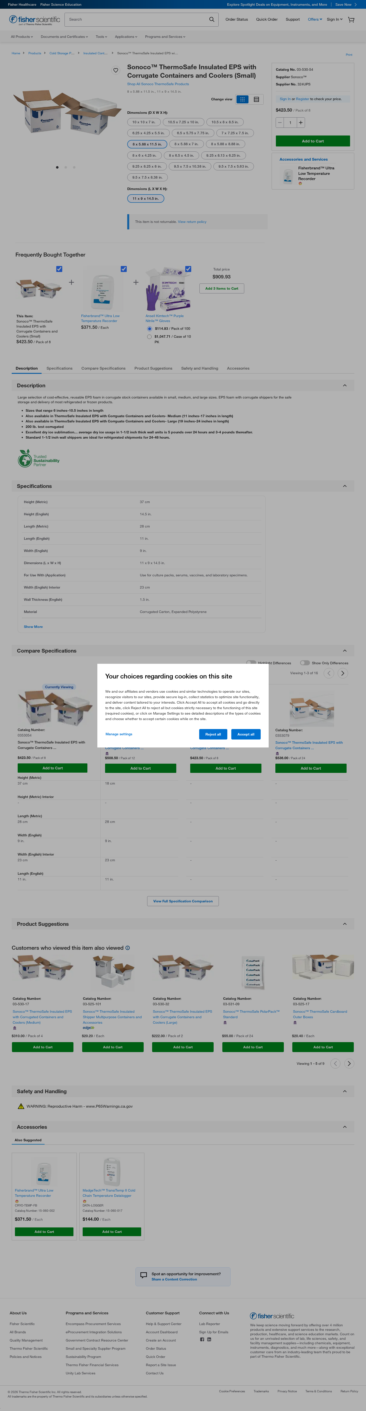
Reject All (213, 734)
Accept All (246, 734)
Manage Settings (119, 734)
